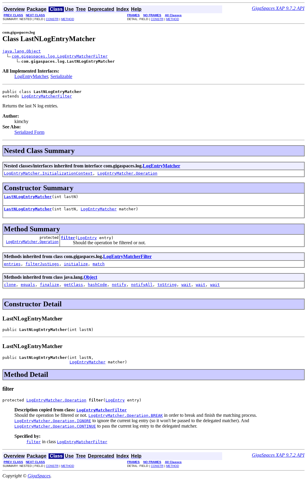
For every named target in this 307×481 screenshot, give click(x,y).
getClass (73, 284)
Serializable (61, 76)
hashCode (97, 284)
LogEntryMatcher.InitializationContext (48, 173)
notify (119, 284)
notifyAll (142, 284)
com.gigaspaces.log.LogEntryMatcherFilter (60, 56)
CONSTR (52, 19)
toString (167, 284)
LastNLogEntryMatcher (28, 196)
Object (90, 277)
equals (28, 284)
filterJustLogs (42, 264)
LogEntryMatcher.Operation (127, 173)
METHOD (67, 19)
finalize (49, 284)
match (99, 264)
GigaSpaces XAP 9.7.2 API (278, 8)
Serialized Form (29, 132)
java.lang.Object (21, 51)
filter (68, 238)
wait (186, 284)
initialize (76, 264)
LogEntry (87, 238)
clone (10, 284)
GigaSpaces (39, 475)
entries (12, 264)
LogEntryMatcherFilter (47, 96)
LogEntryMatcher (31, 76)
